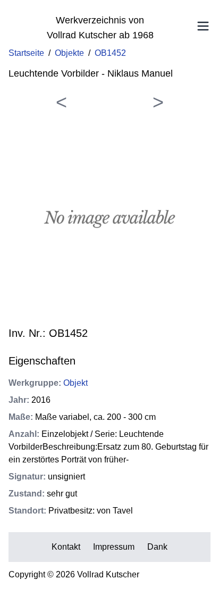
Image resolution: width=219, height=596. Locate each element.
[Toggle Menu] (203, 26)
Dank (157, 546)
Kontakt (66, 546)
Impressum (113, 546)
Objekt (75, 382)
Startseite (26, 52)
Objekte (69, 52)
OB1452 (110, 52)
